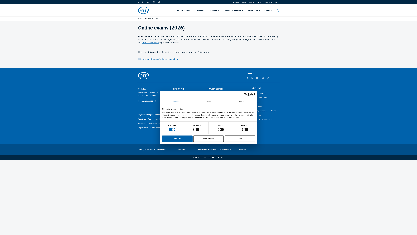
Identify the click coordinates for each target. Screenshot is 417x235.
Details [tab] (208, 102)
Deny (240, 138)
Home (140, 18)
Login (277, 2)
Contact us (268, 2)
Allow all (177, 138)
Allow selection (208, 138)
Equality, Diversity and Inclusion (264, 111)
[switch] (196, 129)
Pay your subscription (260, 93)
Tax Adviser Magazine (260, 98)
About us (236, 2)
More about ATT (147, 101)
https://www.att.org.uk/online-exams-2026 (158, 59)
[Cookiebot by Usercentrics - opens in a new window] (245, 94)
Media (259, 2)
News (244, 2)
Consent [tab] (176, 102)
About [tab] (241, 102)
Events (251, 2)
